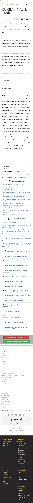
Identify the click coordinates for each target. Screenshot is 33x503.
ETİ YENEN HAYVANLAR (10, 214)
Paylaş (17, 19)
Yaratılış (3, 365)
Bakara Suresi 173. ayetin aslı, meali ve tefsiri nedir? (16, 211)
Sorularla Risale (6, 472)
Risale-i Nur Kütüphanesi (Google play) (22, 474)
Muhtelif (6, 168)
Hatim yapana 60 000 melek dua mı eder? (17, 295)
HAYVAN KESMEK (8, 187)
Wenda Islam (21, 457)
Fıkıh (2, 353)
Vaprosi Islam (21, 452)
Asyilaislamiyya (21, 450)
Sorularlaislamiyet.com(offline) (24, 495)
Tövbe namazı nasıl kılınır (12, 311)
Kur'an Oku (20, 490)
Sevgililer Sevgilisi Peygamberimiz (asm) (12, 375)
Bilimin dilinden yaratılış (7, 373)
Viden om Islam (21, 454)
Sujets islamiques (21, 464)
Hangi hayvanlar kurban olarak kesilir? (14, 196)
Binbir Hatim (5, 445)
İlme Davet (5, 447)
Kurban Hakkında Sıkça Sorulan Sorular (14, 184)
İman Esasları (5, 355)
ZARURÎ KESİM (7, 189)
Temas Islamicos (21, 459)
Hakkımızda (4, 393)
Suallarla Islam (21, 447)
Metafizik (3, 361)
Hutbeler (3, 381)
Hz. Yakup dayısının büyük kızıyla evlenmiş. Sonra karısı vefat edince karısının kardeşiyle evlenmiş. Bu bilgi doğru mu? (16, 244)
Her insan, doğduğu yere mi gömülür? (16, 291)
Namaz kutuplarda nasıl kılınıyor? (15, 281)
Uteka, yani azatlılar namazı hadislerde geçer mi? (16, 236)
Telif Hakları (4, 405)
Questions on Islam (22, 443)
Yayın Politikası (5, 401)
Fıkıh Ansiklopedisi (6, 377)
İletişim (3, 407)
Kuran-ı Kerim (6, 443)
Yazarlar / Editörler (6, 395)
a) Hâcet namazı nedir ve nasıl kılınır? (16, 261)
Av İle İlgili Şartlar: (8, 207)
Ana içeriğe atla (4, 1)
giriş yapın (16, 177)
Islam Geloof (20, 455)
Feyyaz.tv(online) (21, 497)
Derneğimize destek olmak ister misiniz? (16, 423)
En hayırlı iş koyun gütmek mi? (14, 322)
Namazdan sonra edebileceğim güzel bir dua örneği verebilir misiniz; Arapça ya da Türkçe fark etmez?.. (15, 231)
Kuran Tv (5, 481)
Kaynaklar (4, 397)
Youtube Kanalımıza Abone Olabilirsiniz (17, 337)
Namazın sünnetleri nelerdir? (14, 286)
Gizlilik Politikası (5, 403)
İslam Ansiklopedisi (6, 385)
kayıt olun (25, 177)
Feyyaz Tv (5, 479)
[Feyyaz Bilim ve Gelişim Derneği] (16, 420)
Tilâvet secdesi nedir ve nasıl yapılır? (16, 276)
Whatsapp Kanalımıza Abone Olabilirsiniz (17, 341)
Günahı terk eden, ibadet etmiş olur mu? (17, 265)
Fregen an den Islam (22, 448)
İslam (2, 359)
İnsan (2, 357)
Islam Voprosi (21, 445)
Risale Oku (5, 474)
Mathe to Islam (21, 463)
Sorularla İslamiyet (7, 441)
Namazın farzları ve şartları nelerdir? (16, 256)
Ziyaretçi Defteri (5, 399)
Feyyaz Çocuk (21, 482)
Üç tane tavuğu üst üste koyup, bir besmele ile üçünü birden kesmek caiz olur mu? (16, 204)
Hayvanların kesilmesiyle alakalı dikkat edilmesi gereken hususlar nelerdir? (16, 193)
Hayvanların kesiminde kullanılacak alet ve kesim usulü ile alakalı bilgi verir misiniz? (17, 200)
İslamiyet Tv (5, 483)
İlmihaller (3, 383)
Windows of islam (21, 461)
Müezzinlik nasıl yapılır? (9, 222)
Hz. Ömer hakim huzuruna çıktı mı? (15, 300)
